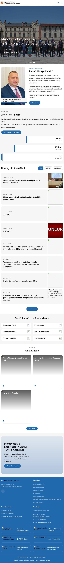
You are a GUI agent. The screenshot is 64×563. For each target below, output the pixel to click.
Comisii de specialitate (7, 513)
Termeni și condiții (23, 557)
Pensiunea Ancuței (10, 393)
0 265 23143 (42, 520)
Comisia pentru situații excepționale (11, 516)
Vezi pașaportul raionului (11, 132)
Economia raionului (38, 487)
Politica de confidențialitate (38, 557)
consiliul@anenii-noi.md (44, 522)
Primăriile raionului (38, 502)
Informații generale (38, 484)
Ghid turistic (36, 493)
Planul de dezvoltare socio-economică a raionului (47, 499)
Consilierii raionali (6, 510)
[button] (30, 62)
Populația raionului (38, 496)
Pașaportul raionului (38, 490)
